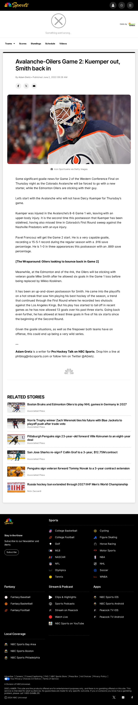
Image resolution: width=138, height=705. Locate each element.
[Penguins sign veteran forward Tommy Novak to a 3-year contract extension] (16, 472)
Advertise (8, 676)
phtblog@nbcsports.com (32, 356)
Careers (19, 676)
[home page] (16, 5)
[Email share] (34, 86)
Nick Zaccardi (34, 491)
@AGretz (88, 356)
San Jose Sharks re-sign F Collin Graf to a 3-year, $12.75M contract (72, 452)
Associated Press (36, 411)
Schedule (50, 43)
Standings (36, 43)
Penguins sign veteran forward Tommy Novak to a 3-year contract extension (78, 468)
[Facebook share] (18, 86)
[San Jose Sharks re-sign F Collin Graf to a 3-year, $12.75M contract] (16, 455)
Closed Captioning (33, 676)
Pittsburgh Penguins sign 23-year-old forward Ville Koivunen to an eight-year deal (78, 437)
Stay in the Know (13, 535)
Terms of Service (51, 679)
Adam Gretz (25, 77)
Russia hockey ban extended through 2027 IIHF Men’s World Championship (77, 484)
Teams (8, 43)
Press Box (73, 676)
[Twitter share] (26, 86)
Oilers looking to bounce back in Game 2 (70, 261)
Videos (63, 43)
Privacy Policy (100, 676)
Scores (22, 43)
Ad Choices (85, 676)
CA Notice (36, 679)
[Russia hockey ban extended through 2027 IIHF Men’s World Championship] (16, 487)
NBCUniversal (23, 684)
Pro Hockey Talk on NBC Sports (73, 351)
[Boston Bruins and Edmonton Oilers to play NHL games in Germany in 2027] (16, 407)
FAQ (46, 676)
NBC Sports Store (59, 676)
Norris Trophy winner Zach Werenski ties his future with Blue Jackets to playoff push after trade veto (74, 422)
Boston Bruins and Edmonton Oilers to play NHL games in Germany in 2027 (77, 404)
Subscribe (11, 552)
